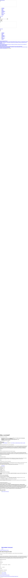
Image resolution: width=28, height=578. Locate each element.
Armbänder (3, 45)
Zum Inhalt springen (2, 0)
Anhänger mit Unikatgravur (8, 44)
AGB (17, 576)
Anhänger (5, 45)
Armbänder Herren (13, 42)
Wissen (2, 34)
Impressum (5, 576)
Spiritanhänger (16, 42)
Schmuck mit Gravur (2, 43)
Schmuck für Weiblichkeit (22, 42)
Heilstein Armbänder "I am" (18, 41)
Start (0, 48)
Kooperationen (3, 13)
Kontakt (2, 39)
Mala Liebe (3, 10)
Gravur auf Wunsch (2, 44)
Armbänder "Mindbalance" (3, 42)
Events (2, 9)
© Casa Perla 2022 (2, 576)
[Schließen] (1, 20)
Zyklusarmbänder (8, 42)
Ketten (1, 45)
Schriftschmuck (3, 11)
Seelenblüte (3, 36)
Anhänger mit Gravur (20, 44)
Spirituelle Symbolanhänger (8, 46)
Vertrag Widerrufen (12, 576)
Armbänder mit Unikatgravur (14, 44)
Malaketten (1, 41)
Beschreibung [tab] (3, 465)
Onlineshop (3, 32)
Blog (2, 37)
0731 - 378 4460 (4, 572)
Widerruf (16, 576)
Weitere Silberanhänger (19, 46)
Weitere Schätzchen (5, 47)
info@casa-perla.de (4, 573)
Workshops (3, 8)
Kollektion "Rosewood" (5, 41)
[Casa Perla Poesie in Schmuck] (14, 4)
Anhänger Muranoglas (2, 46)
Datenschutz (8, 576)
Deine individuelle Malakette (11, 41)
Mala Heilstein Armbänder (25, 41)
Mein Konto (1, 16)
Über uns (3, 14)
